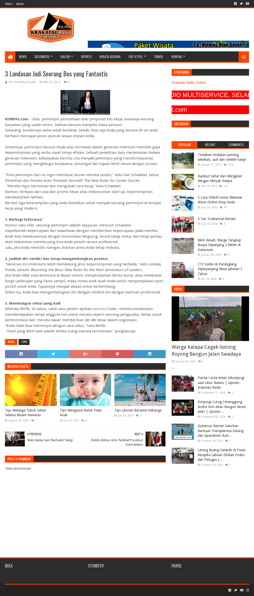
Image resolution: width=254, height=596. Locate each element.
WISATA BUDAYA (110, 56)
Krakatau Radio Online (189, 83)
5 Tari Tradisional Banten (217, 219)
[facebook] (235, 3)
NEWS (23, 56)
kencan (99, 309)
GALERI (65, 56)
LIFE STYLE (135, 56)
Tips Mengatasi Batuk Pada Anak (80, 412)
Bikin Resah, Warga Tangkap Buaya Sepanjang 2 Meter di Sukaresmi (219, 245)
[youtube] (247, 3)
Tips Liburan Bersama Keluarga (137, 410)
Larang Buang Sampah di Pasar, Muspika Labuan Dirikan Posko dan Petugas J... (222, 455)
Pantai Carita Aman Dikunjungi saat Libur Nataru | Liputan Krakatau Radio (221, 382)
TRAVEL (158, 56)
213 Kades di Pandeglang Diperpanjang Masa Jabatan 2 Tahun (220, 269)
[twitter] (241, 3)
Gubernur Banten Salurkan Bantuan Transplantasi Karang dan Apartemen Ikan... (221, 431)
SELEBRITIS (41, 56)
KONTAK (20, 4)
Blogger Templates (61, 590)
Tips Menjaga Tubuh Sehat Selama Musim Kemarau (25, 412)
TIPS (24, 342)
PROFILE (8, 4)
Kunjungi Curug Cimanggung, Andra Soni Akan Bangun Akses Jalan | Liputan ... (222, 406)
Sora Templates (32, 590)
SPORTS (86, 56)
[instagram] (247, 590)
